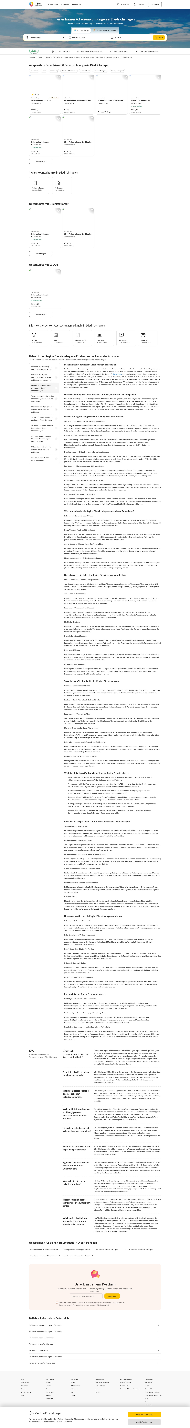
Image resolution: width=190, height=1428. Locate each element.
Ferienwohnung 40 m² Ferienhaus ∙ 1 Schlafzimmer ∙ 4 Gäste (121, 100)
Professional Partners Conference (130, 1389)
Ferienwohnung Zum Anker (41, 100)
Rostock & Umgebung (113, 58)
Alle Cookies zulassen (144, 1414)
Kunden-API (124, 1386)
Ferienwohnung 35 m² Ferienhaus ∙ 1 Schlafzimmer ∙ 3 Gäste (87, 100)
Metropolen (49, 1398)
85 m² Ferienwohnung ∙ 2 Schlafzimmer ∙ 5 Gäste (82, 142)
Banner (98, 1389)
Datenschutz (149, 1402)
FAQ (72, 1392)
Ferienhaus (117, 374)
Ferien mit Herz (149, 1389)
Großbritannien (26, 1392)
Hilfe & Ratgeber (100, 1386)
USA (22, 1395)
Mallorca (48, 1382)
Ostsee (78, 58)
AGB (146, 1398)
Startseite (32, 58)
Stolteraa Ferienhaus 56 (40, 142)
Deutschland (49, 58)
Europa (40, 58)
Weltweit (48, 1395)
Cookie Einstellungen (144, 1422)
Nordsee (48, 1386)
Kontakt (73, 1395)
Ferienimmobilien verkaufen (153, 1395)
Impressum (148, 1405)
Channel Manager (125, 1382)
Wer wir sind (149, 1382)
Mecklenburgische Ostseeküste (93, 58)
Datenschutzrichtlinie (64, 1421)
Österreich (24, 1386)
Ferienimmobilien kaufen (152, 1392)
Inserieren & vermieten (102, 1382)
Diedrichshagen (127, 58)
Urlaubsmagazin (75, 1386)
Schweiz (23, 1389)
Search (73, 1382)
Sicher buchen (75, 1389)
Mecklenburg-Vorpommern (64, 58)
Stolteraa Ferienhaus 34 (140, 100)
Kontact (98, 1392)
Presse (147, 1386)
